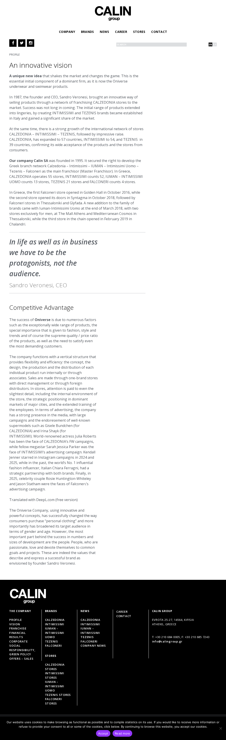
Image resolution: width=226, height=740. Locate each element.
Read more (122, 733)
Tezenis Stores (58, 695)
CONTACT (159, 32)
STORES (139, 32)
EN (210, 44)
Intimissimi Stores (54, 675)
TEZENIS (87, 637)
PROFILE (15, 620)
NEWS (104, 32)
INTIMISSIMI (90, 624)
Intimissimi (54, 624)
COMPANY (67, 32)
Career (122, 612)
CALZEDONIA (90, 620)
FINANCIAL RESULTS (17, 635)
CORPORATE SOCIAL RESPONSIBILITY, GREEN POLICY (22, 647)
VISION (14, 624)
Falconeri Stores (53, 701)
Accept (103, 733)
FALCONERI (89, 641)
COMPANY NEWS (93, 646)
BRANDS (87, 32)
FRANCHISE (17, 628)
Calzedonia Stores (55, 667)
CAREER (121, 32)
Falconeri (53, 646)
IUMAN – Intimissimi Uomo (54, 632)
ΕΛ (214, 44)
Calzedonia (55, 620)
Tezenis (51, 641)
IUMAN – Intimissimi (90, 630)
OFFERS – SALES (21, 659)
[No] (220, 728)
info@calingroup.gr (167, 641)
